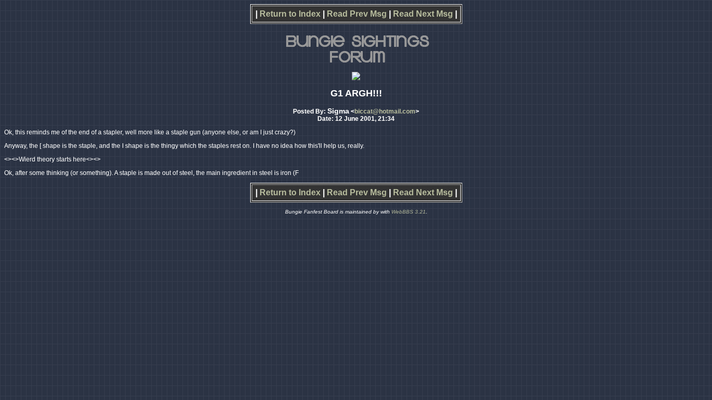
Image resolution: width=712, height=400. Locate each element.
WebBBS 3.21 (408, 212)
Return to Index (290, 13)
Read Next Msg (423, 13)
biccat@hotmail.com (384, 111)
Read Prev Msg (357, 13)
